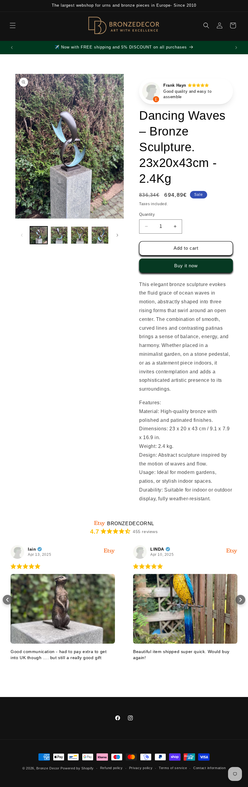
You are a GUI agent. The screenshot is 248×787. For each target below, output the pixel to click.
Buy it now (186, 265)
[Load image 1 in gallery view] (38, 235)
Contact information (209, 768)
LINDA (157, 549)
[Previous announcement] (11, 47)
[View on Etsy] (151, 92)
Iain (32, 549)
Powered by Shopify (77, 768)
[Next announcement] (236, 47)
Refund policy (111, 768)
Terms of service (173, 768)
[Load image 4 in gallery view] (100, 235)
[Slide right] (117, 235)
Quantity (147, 214)
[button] (12, 25)
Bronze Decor (47, 768)
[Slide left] (21, 235)
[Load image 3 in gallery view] (79, 235)
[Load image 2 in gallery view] (59, 235)
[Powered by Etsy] (109, 550)
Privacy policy (141, 768)
